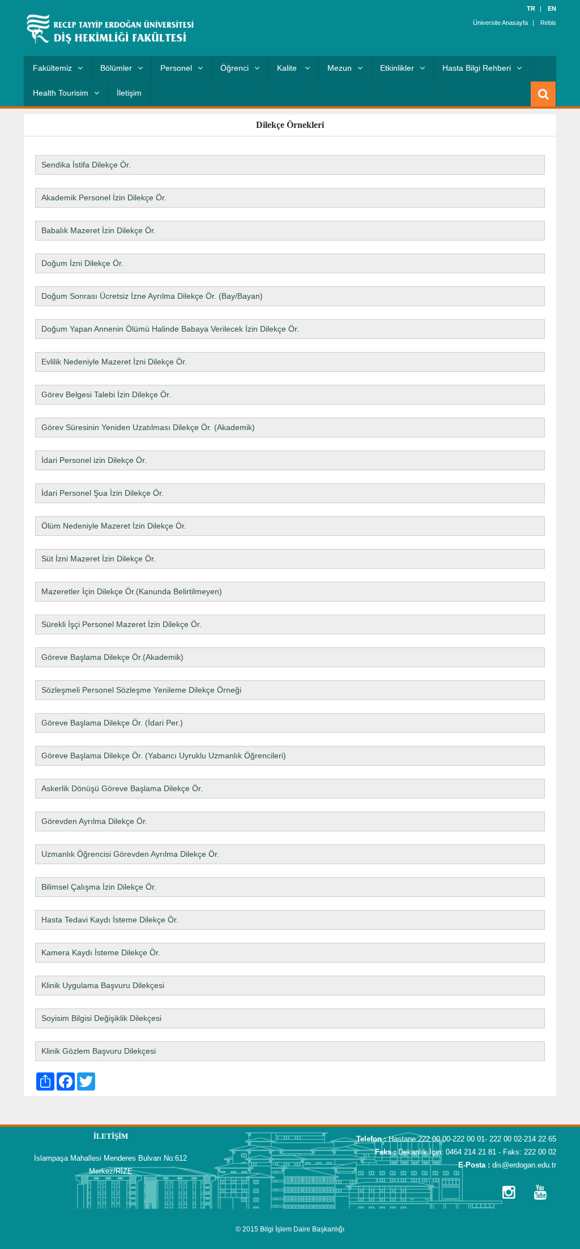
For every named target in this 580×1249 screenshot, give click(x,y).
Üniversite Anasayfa (500, 22)
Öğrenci (234, 67)
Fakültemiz (52, 67)
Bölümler (116, 67)
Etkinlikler (397, 67)
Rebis (548, 22)
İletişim (129, 92)
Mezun (339, 67)
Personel (176, 67)
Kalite (288, 67)
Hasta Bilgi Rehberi (476, 67)
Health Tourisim (60, 92)
